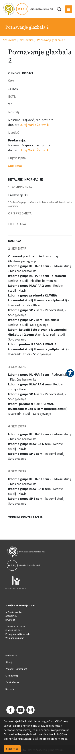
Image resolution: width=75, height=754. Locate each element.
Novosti (9, 689)
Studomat (15, 166)
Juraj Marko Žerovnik (34, 125)
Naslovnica (9, 40)
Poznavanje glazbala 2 (51, 40)
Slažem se (12, 749)
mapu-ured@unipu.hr (19, 634)
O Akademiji (11, 676)
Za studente (12, 682)
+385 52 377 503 (16, 626)
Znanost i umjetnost (16, 669)
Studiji (8, 662)
